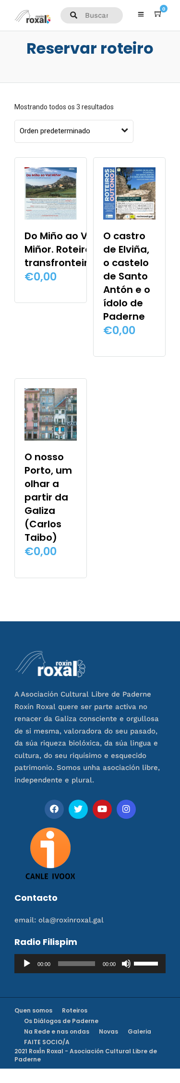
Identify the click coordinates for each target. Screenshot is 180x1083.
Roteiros (74, 1010)
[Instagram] (126, 809)
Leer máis (50, 288)
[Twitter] (78, 809)
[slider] (147, 962)
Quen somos (33, 1010)
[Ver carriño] (158, 14)
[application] (90, 963)
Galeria (139, 1031)
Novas (108, 1031)
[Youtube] (102, 809)
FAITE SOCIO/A (47, 1042)
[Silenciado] (126, 963)
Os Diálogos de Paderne (61, 1021)
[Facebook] (54, 809)
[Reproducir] (27, 963)
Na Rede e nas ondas (56, 1031)
